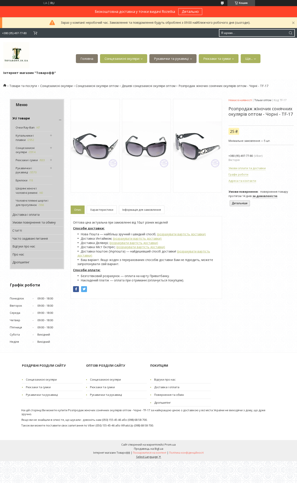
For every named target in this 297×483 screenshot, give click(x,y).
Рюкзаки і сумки (27, 160)
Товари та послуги (23, 86)
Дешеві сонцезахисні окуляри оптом (148, 86)
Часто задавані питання (30, 238)
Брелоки (21, 180)
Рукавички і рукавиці (24, 170)
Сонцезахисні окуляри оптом (97, 86)
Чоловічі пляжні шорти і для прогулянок (32, 203)
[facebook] (76, 289)
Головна (86, 58)
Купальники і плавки (25, 138)
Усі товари (21, 118)
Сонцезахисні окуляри (122, 58)
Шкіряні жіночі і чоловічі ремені (26, 190)
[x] (84, 289)
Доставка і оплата (26, 214)
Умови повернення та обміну (34, 222)
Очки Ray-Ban (25, 127)
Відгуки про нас (23, 246)
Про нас (18, 254)
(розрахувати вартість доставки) (181, 234)
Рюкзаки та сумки (217, 58)
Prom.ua (170, 444)
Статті (17, 230)
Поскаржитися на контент (149, 453)
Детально (190, 11)
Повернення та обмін (169, 395)
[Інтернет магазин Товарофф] (16, 55)
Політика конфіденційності (186, 453)
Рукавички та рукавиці (171, 58)
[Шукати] (290, 33)
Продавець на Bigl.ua (148, 449)
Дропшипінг (21, 262)
